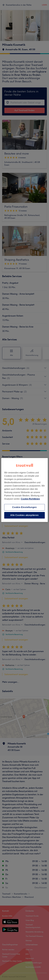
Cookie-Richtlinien (30, 499)
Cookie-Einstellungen (24, 507)
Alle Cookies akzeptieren (24, 515)
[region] (24, 490)
